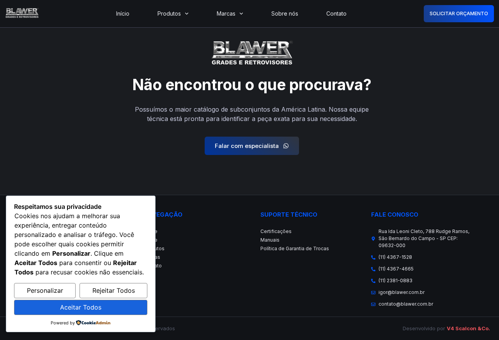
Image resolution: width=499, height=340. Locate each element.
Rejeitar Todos (113, 290)
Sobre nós (284, 13)
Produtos (169, 13)
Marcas (226, 13)
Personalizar (45, 290)
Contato (336, 13)
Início (122, 13)
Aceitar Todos (80, 307)
